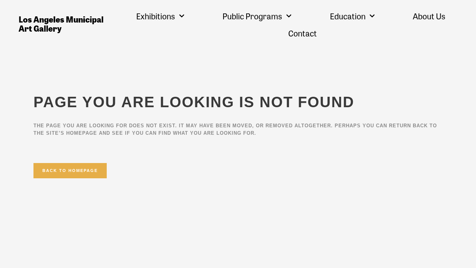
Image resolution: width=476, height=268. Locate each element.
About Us (429, 16)
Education (348, 16)
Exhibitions (155, 16)
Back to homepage (70, 170)
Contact (302, 33)
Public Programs (252, 16)
